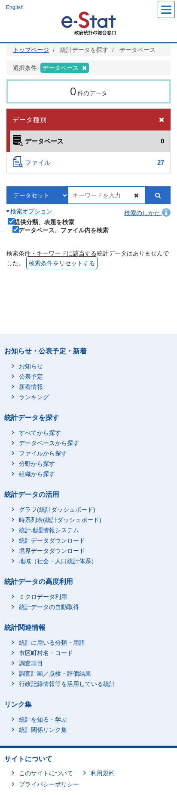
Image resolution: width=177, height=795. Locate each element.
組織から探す (37, 474)
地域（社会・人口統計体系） (58, 561)
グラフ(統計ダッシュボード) (57, 510)
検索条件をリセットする (62, 263)
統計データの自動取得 (49, 607)
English (15, 7)
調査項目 (31, 663)
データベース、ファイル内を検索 (63, 230)
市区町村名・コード (46, 653)
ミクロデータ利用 (43, 597)
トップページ (31, 49)
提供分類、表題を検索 (44, 221)
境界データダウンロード (52, 551)
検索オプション (30, 211)
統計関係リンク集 (43, 730)
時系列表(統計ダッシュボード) (60, 520)
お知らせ (31, 366)
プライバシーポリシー (49, 784)
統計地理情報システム (49, 530)
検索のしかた (143, 212)
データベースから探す (49, 443)
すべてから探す (40, 433)
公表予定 (31, 376)
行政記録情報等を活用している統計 (67, 684)
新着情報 (31, 387)
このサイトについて (46, 773)
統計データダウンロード (52, 540)
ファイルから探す (43, 453)
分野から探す (37, 464)
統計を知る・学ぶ (43, 719)
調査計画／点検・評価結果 (55, 674)
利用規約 (103, 773)
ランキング (34, 397)
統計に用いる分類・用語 (52, 643)
